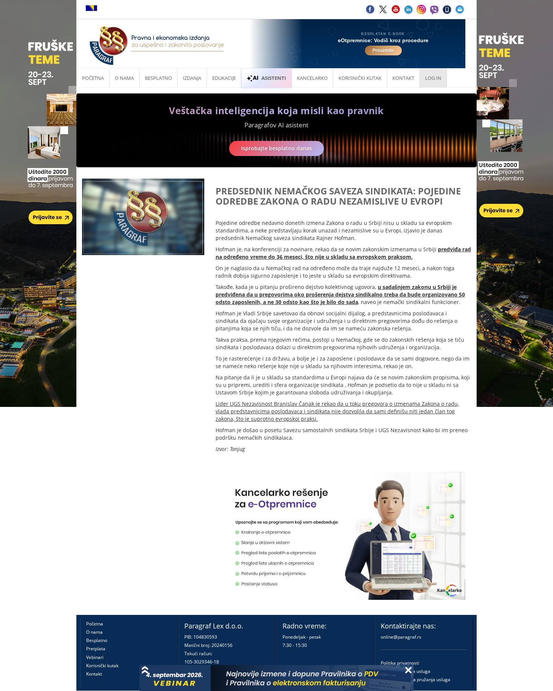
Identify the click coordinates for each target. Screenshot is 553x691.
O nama (124, 78)
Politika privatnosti (400, 663)
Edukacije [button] (224, 78)
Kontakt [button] (403, 78)
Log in (433, 78)
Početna (93, 78)
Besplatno (158, 78)
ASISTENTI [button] (273, 78)
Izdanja (192, 78)
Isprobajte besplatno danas (276, 148)
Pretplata (95, 648)
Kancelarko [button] (312, 78)
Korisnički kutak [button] (360, 78)
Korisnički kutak (102, 665)
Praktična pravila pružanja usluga (415, 679)
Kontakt (94, 674)
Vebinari (94, 657)
